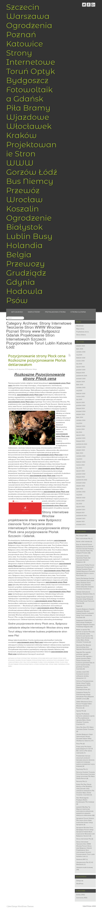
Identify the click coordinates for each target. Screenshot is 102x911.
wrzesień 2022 (80, 483)
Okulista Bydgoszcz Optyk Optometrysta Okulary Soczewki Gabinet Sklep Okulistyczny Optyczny (84, 737)
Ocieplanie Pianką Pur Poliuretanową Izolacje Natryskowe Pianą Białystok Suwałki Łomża (85, 695)
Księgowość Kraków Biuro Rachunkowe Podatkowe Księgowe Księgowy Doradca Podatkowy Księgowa (85, 623)
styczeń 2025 (80, 402)
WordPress (79, 884)
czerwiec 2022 (80, 492)
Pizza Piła (79, 744)
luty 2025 (79, 399)
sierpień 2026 (80, 346)
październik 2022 (81, 480)
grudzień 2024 (80, 405)
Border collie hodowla (83, 541)
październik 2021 (81, 515)
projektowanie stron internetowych (21, 664)
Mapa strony (34, 312)
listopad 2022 (80, 477)
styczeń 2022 (80, 506)
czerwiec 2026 (80, 352)
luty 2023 (79, 468)
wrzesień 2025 (80, 379)
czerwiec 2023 (80, 456)
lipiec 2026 (79, 349)
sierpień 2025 (80, 381)
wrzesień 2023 (80, 447)
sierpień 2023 (80, 450)
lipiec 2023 (79, 453)
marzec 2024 (80, 429)
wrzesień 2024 (80, 411)
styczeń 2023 (80, 471)
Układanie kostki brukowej (84, 867)
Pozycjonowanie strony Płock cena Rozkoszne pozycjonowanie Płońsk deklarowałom (37, 360)
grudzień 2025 (80, 370)
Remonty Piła (80, 781)
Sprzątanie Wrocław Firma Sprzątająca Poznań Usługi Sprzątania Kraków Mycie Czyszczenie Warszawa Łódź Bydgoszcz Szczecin (85, 831)
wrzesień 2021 (80, 518)
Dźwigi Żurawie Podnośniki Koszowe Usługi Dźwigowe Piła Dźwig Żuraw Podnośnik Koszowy (85, 600)
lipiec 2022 (79, 489)
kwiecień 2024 (80, 426)
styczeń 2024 (80, 435)
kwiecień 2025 (80, 393)
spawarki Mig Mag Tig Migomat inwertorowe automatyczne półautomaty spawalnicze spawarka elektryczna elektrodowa (84, 811)
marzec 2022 (80, 501)
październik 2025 (81, 376)
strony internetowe (41, 664)
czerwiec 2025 (80, 387)
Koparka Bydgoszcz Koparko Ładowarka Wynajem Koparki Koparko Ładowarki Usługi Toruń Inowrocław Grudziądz (85, 613)
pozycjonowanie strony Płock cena (55, 662)
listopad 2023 (80, 441)
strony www (53, 664)
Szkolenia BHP (81, 859)
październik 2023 (81, 444)
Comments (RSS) (81, 898)
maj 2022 (79, 495)
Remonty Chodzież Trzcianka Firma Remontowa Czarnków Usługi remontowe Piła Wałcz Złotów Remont (85, 775)
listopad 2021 (80, 512)
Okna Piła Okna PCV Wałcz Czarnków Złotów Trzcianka (85, 728)
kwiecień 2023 (80, 462)
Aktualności (17, 312)
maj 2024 (79, 423)
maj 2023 (79, 459)
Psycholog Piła (81, 769)
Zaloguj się (79, 881)
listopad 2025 (80, 373)
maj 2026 (79, 355)
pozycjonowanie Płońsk (34, 662)
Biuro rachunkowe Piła (83, 538)
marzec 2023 (80, 465)
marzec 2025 (80, 396)
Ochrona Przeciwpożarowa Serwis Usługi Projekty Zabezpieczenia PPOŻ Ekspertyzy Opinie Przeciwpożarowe (84, 685)
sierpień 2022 (80, 486)
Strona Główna (78, 312)
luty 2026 (79, 364)
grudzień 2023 (80, 438)
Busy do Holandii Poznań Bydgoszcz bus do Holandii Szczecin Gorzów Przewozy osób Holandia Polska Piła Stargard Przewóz (85, 548)
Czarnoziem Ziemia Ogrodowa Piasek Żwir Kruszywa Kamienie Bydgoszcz (83, 559)
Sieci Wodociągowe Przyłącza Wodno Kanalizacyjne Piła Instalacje (85, 800)
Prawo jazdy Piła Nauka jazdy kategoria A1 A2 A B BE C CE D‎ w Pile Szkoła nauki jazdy (84, 750)
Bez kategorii (80, 535)
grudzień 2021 (80, 509)
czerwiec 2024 (80, 420)
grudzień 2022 (80, 474)
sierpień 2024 (80, 414)
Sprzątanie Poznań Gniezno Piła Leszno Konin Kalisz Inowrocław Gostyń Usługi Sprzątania (85, 821)
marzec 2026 (80, 361)
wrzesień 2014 (80, 524)
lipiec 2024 (79, 417)
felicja (35, 369)
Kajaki (78, 606)
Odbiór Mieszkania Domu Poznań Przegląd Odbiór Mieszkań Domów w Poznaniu (84, 705)
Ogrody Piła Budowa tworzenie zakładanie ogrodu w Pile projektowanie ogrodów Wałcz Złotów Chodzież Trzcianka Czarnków (85, 719)
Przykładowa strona (55, 312)
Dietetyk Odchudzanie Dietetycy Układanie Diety (84, 593)
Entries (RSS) (80, 895)
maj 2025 (79, 390)
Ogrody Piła (80, 711)
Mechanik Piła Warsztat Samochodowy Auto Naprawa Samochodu (83, 647)
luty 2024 (79, 432)
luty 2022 (79, 504)
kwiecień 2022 (80, 498)
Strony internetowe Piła (83, 839)
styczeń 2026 (80, 367)
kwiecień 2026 (80, 358)
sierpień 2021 (80, 521)
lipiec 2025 (79, 384)
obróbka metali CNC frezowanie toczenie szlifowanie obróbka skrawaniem (82, 675)
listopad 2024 (80, 408)
